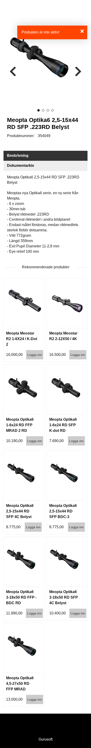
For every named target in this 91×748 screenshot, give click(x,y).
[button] (38, 110)
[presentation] (12, 71)
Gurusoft (45, 739)
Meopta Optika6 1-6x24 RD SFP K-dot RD (63, 425)
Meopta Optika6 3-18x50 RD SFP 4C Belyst (63, 597)
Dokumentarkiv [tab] (20, 165)
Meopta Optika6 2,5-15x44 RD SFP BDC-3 (63, 511)
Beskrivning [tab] (17, 155)
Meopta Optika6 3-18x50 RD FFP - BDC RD (21, 597)
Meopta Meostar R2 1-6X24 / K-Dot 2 (21, 338)
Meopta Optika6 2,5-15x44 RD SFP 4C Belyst (20, 511)
